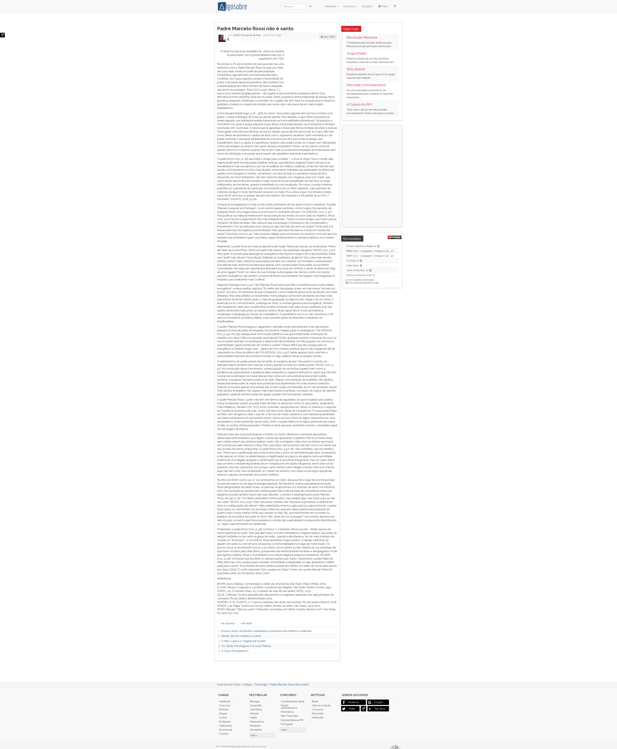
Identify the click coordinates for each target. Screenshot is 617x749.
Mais (384, 6)
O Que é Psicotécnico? (235, 650)
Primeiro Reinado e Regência (361, 246)
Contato (224, 733)
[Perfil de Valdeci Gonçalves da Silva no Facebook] (228, 39)
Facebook (353, 702)
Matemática (257, 721)
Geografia (255, 705)
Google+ (378, 702)
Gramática (256, 709)
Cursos (223, 717)
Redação (255, 725)
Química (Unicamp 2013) (359, 275)
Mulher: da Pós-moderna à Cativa (241, 636)
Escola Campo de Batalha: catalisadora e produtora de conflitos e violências (266, 631)
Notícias (367, 6)
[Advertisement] (313, 66)
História (254, 713)
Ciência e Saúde (321, 705)
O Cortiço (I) (352, 260)
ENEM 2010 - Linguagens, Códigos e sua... (368, 251)
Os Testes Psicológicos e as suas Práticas (246, 646)
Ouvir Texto (329, 36)
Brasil (315, 701)
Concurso (349, 6)
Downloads (225, 729)
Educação (318, 713)
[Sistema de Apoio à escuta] (2, 35)
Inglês (253, 717)
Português (287, 724)
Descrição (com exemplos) (366, 85)
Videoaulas (225, 725)
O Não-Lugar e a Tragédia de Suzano (243, 641)
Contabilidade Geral (292, 701)
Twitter (351, 708)
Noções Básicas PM (292, 720)
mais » (253, 735)
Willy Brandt (356, 69)
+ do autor (246, 623)
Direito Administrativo (289, 706)
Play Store (380, 708)
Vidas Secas (352, 265)
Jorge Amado (357, 53)
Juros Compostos (355, 270)
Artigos (223, 713)
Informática (287, 711)
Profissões (225, 721)
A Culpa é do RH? (359, 104)
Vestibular (330, 6)
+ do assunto (227, 623)
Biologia (254, 701)
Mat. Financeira (289, 715)
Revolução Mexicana (362, 37)
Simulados (256, 729)
